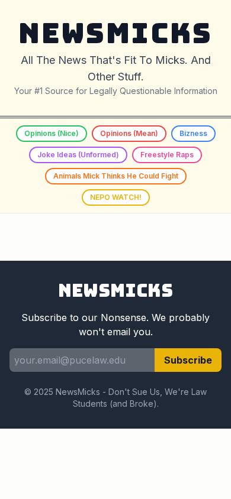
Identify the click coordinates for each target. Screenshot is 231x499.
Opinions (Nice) (51, 133)
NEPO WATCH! (116, 197)
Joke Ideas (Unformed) (78, 154)
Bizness (193, 133)
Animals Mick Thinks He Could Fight (115, 175)
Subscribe (188, 360)
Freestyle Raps (167, 154)
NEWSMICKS (115, 32)
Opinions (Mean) (129, 133)
